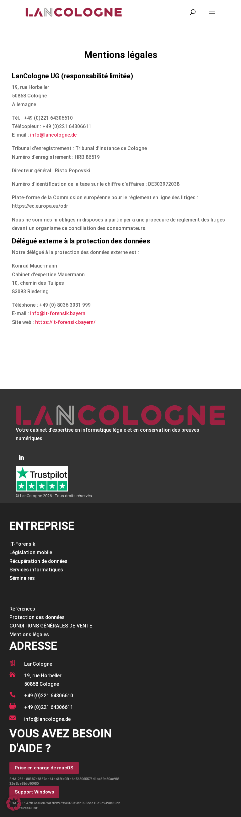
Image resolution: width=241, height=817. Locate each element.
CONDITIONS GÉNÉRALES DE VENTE (50, 626)
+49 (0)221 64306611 (48, 707)
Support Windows (34, 792)
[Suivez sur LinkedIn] (21, 457)
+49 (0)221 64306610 (48, 696)
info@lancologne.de (53, 135)
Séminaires (22, 578)
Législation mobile (30, 552)
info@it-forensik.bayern (57, 313)
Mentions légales (29, 634)
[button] (14, 803)
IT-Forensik (22, 544)
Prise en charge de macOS (44, 768)
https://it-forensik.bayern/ (65, 322)
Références (22, 609)
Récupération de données (38, 561)
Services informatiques (36, 570)
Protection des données (37, 617)
